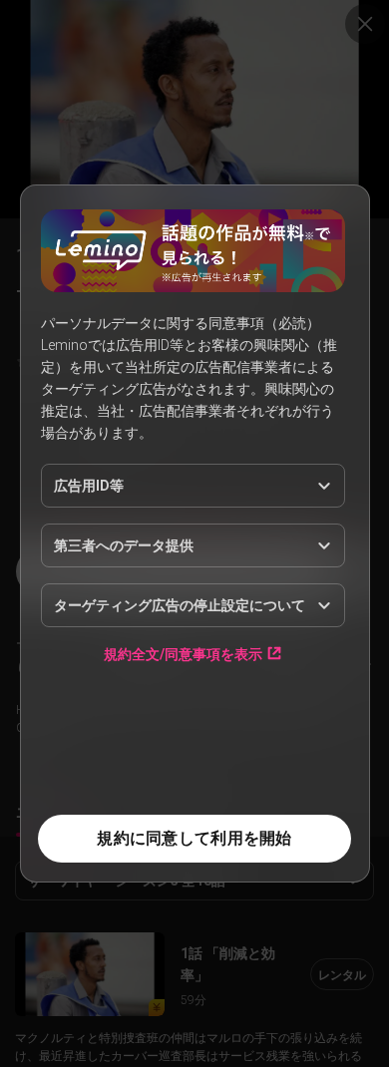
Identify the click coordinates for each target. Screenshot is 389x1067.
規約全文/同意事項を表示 (183, 653)
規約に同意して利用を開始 (194, 838)
